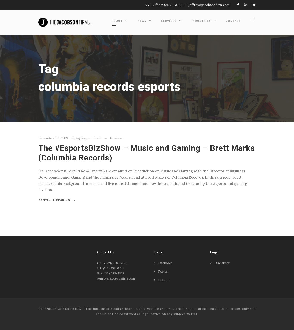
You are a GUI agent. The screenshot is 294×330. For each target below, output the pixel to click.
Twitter (163, 271)
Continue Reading (54, 200)
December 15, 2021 (53, 138)
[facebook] (238, 5)
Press (118, 138)
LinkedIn (164, 280)
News (142, 21)
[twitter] (254, 5)
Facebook (165, 263)
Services (168, 21)
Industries (201, 21)
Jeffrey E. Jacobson (91, 138)
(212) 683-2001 (174, 5)
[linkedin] (245, 5)
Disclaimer (222, 263)
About (117, 21)
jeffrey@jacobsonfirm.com (209, 5)
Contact (233, 21)
